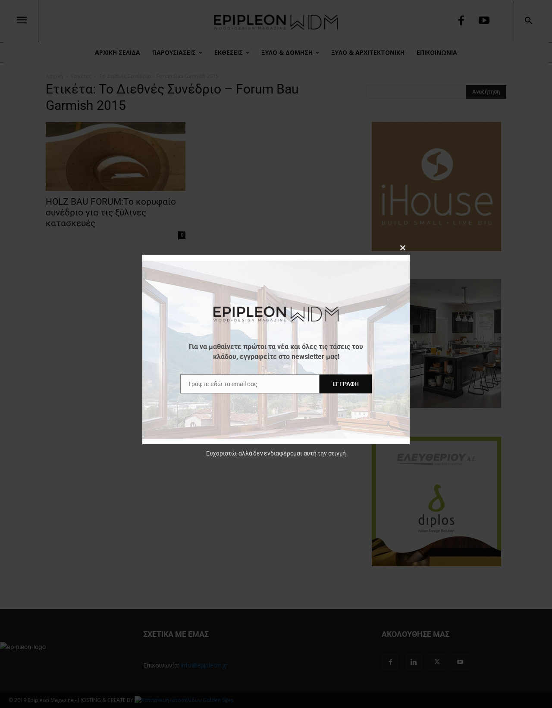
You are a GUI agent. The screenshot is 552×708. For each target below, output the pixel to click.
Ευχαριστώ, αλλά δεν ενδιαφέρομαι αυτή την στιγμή (276, 453)
